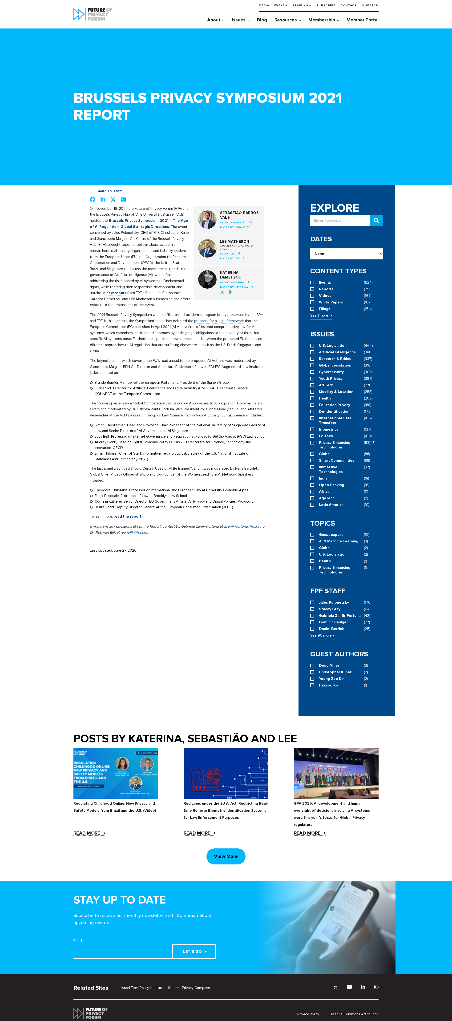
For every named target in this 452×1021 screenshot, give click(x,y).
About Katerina (232, 282)
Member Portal (363, 20)
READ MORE (86, 833)
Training (300, 5)
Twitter (222, 292)
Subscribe (325, 5)
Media (264, 5)
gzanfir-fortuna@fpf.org (242, 526)
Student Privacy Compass (189, 987)
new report (116, 293)
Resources (285, 20)
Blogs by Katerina (234, 287)
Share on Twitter (113, 199)
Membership (321, 20)
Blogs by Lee (230, 258)
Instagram (376, 987)
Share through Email (123, 199)
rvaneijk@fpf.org (134, 532)
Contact (348, 5)
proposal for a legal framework (219, 321)
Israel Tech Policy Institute (142, 987)
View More (226, 856)
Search (372, 5)
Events (280, 5)
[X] (335, 987)
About (213, 20)
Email (77, 940)
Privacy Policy (308, 1014)
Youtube (349, 987)
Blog (262, 20)
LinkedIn (231, 292)
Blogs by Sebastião (235, 227)
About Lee (227, 253)
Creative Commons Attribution (354, 1014)
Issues (239, 20)
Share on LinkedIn (103, 199)
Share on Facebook (92, 199)
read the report (127, 516)
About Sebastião (233, 222)
